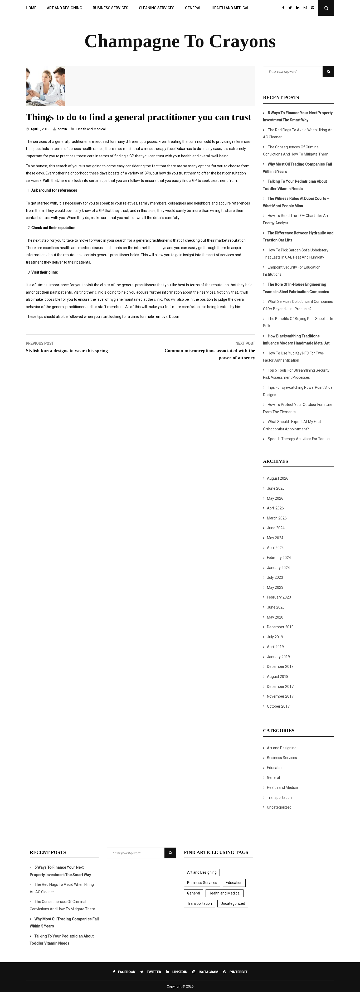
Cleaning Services (156, 8)
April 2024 (275, 548)
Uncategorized (279, 807)
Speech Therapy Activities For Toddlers (300, 439)
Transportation (279, 797)
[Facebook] (283, 8)
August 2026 (277, 478)
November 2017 (280, 696)
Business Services (110, 8)
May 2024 (275, 538)
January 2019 (278, 657)
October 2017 (278, 706)
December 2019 (280, 627)
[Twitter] (290, 8)
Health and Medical (230, 8)
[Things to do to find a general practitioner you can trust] (45, 104)
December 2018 (280, 666)
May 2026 (275, 498)
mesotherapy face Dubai (164, 149)
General (193, 8)
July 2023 (275, 577)
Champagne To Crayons (180, 41)
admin (62, 129)
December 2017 (280, 686)
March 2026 (277, 518)
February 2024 (279, 558)
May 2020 (275, 617)
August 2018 (277, 676)
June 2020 (276, 607)
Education (275, 768)
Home (31, 8)
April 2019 (275, 647)
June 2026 (276, 488)
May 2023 (275, 587)
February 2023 (279, 597)
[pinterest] (313, 8)
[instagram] (305, 8)
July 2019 (275, 637)
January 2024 (278, 568)
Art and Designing (64, 8)
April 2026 (275, 508)
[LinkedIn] (297, 8)
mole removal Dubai (162, 316)
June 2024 (276, 528)
